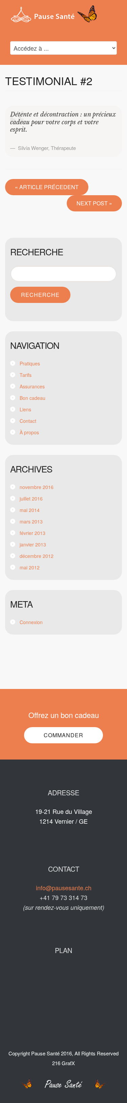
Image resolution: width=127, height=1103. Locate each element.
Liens (25, 409)
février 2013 (32, 533)
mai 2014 (30, 510)
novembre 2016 (37, 487)
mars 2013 (31, 521)
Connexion (31, 622)
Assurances (32, 386)
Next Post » (94, 203)
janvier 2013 (33, 544)
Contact (28, 420)
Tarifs (25, 374)
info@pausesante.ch (63, 887)
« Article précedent (47, 187)
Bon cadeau (32, 397)
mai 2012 (30, 567)
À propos (29, 432)
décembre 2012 (37, 556)
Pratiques (30, 363)
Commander (63, 735)
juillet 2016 (31, 498)
